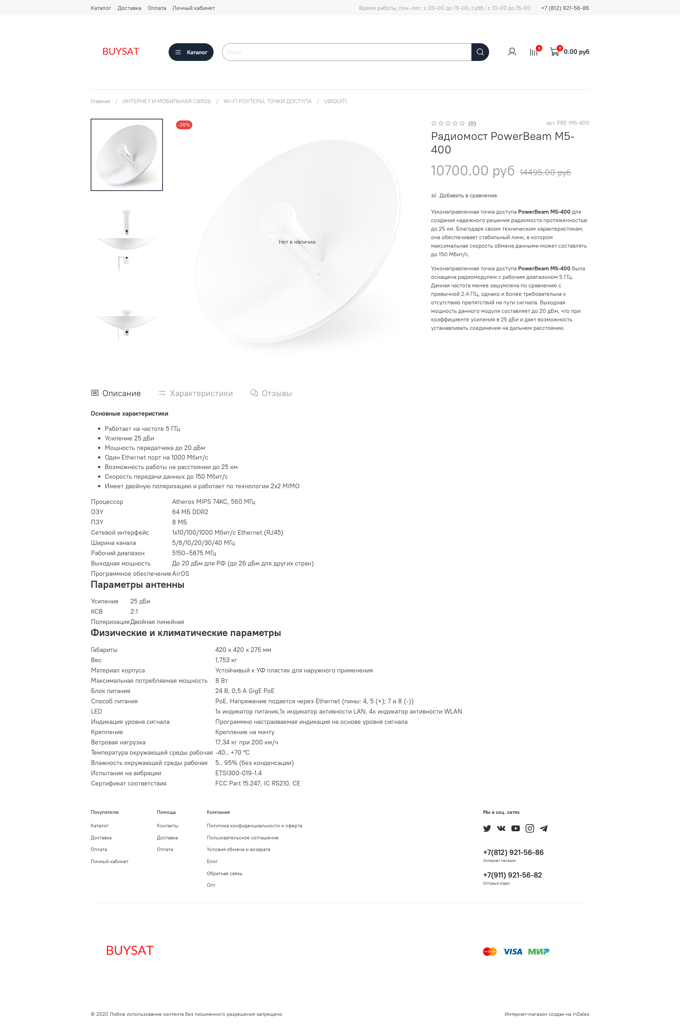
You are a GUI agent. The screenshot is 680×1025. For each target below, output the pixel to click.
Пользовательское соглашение (243, 837)
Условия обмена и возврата (238, 849)
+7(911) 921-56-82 (512, 875)
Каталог (101, 7)
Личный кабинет (193, 7)
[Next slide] (405, 241)
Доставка (129, 7)
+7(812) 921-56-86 (513, 852)
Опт (211, 885)
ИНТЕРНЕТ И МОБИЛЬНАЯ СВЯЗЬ (167, 101)
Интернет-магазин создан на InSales (547, 1014)
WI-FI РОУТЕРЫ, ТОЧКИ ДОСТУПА (267, 101)
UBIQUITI (335, 101)
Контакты (167, 825)
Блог (212, 861)
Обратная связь (224, 873)
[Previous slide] (188, 241)
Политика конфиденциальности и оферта (254, 825)
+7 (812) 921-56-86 (565, 7)
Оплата (157, 7)
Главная (100, 101)
